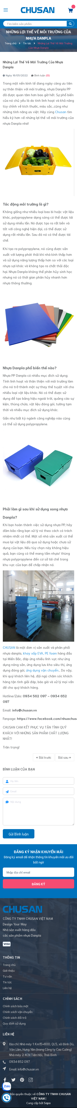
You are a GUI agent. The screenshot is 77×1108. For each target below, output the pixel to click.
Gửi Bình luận (19, 834)
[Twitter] (13, 1080)
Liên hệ (7, 988)
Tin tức (7, 982)
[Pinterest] (22, 1080)
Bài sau (63, 757)
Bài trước (44, 757)
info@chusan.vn (28, 1069)
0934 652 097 (19, 1061)
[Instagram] (31, 1080)
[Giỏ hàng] (70, 11)
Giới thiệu (9, 970)
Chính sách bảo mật (15, 1006)
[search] (70, 24)
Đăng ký (38, 884)
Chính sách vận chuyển (18, 1012)
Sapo (47, 1103)
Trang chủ (9, 964)
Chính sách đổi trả (14, 1017)
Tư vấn (7, 976)
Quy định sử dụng (14, 1023)
